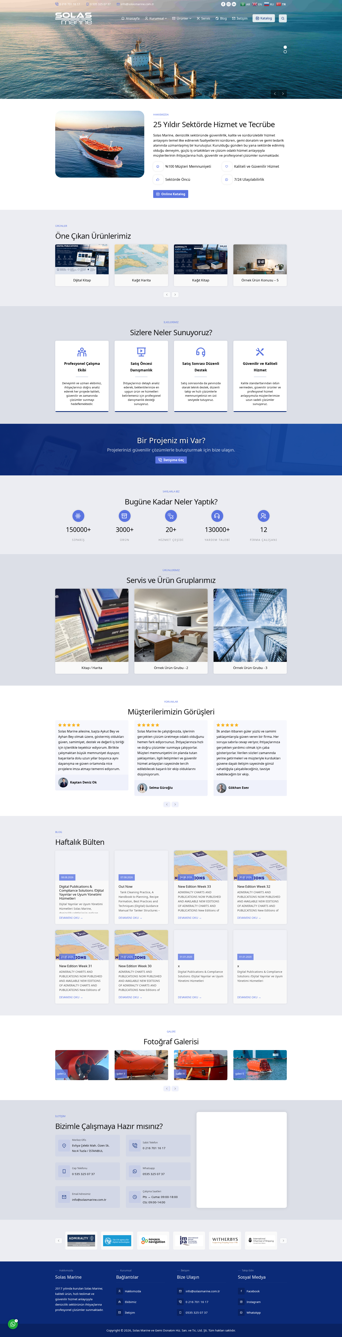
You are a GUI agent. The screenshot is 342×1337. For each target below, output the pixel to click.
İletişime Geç (173, 460)
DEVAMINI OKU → (71, 918)
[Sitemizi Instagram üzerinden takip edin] (228, 4)
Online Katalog (173, 194)
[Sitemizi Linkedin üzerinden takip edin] (234, 4)
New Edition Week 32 (253, 886)
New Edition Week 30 (135, 966)
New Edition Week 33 (194, 886)
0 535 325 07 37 (100, 4)
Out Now (125, 886)
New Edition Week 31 (75, 966)
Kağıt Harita (82, 280)
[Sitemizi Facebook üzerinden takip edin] (223, 4)
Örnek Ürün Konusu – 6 (260, 280)
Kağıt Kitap (141, 280)
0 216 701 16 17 (69, 4)
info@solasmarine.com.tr (137, 4)
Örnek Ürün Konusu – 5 (200, 280)
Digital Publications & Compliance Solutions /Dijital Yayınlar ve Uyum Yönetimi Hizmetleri (81, 892)
